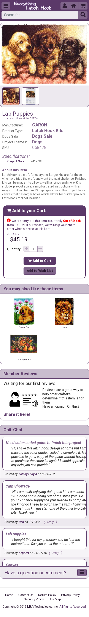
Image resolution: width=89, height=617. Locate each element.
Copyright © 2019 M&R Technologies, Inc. (30, 606)
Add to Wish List (40, 271)
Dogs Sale (42, 136)
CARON (39, 125)
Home (9, 595)
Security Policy (34, 599)
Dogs (37, 141)
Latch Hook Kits (48, 130)
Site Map (55, 599)
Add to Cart (39, 261)
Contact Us (25, 595)
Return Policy (47, 595)
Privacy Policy (70, 595)
